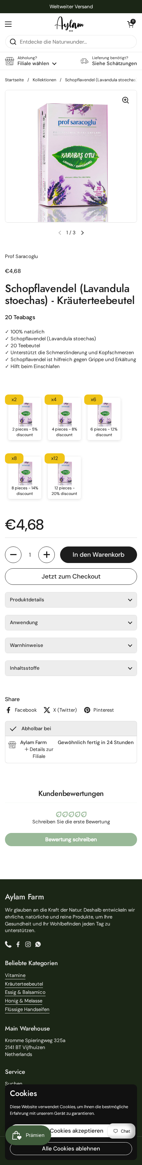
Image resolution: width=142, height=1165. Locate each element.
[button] (130, 24)
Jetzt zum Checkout (71, 576)
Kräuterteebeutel (24, 984)
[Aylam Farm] (69, 24)
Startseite (14, 80)
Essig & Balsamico (25, 992)
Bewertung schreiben (71, 839)
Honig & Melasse (23, 1000)
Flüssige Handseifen (27, 1009)
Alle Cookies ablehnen (71, 1148)
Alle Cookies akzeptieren (71, 1130)
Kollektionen (44, 80)
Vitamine (15, 975)
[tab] (39, 753)
